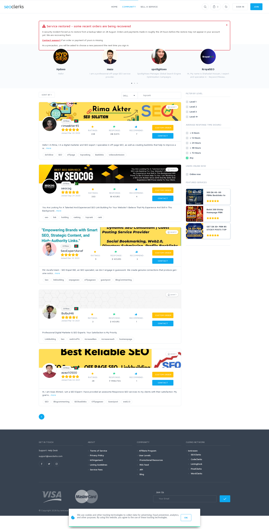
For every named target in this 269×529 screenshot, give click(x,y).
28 (93, 379)
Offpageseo (97, 401)
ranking (77, 217)
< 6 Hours (195, 132)
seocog (66, 188)
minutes (115, 379)
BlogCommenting (124, 280)
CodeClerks (196, 459)
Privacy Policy (97, 455)
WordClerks (196, 473)
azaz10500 (69, 372)
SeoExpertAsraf (72, 250)
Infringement (96, 460)
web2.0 (126, 401)
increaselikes (91, 339)
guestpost (106, 280)
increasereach (107, 339)
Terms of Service (98, 450)
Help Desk (53, 450)
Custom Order (163, 127)
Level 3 (193, 111)
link (54, 217)
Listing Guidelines (98, 464)
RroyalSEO (208, 69)
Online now (195, 174)
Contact (163, 136)
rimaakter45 (70, 125)
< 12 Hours (195, 137)
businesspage (125, 339)
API (141, 469)
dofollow (49, 154)
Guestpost (113, 401)
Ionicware (193, 450)
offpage (71, 154)
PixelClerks (196, 468)
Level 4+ (194, 116)
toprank (89, 217)
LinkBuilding (50, 339)
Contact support (51, 40)
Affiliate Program (147, 450)
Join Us (160, 492)
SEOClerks (196, 454)
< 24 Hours (195, 142)
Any (192, 157)
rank (100, 217)
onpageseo (74, 280)
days (115, 132)
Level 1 (193, 101)
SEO (60, 154)
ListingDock (196, 464)
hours (115, 195)
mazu (110, 69)
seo (46, 217)
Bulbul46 (67, 313)
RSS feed (144, 464)
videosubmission (116, 154)
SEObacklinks (80, 401)
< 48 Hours (195, 147)
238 (93, 132)
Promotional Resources (151, 460)
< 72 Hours (195, 152)
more (48, 148)
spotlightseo (159, 69)
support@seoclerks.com (50, 456)
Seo (46, 280)
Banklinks (99, 154)
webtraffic (74, 339)
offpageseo (90, 280)
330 (93, 195)
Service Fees (96, 469)
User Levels (145, 455)
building (65, 217)
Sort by (46, 95)
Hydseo (61, 69)
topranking (85, 154)
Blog (141, 474)
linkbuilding (58, 280)
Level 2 (193, 106)
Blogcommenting (61, 401)
